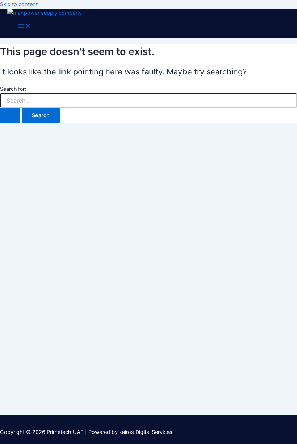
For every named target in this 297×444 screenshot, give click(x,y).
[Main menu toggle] (24, 26)
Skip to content (19, 4)
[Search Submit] (10, 115)
